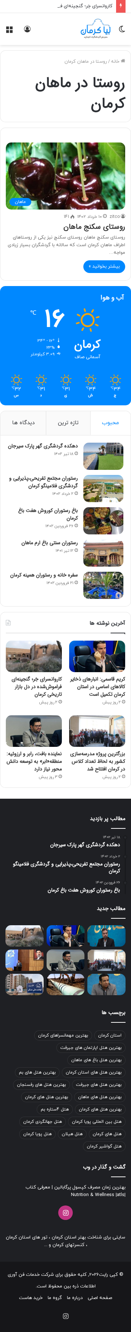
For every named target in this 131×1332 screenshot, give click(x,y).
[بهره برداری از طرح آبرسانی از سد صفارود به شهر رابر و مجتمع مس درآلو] (66, 984)
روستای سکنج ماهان (94, 226)
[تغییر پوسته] (122, 32)
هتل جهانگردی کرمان (42, 1122)
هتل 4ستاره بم (55, 1109)
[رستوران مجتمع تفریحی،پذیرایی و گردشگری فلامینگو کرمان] (103, 488)
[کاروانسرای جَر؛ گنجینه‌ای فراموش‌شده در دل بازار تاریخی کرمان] (34, 656)
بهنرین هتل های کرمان (100, 1109)
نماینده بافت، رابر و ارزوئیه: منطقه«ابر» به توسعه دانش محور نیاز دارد (34, 761)
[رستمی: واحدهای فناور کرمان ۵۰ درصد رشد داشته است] (106, 936)
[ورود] (27, 32)
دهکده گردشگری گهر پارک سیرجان (43, 446)
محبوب (110, 423)
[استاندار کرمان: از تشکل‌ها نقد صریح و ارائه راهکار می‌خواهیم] (24, 960)
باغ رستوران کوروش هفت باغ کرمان (48, 514)
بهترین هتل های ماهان (100, 1097)
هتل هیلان (72, 1134)
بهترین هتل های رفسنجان (41, 1085)
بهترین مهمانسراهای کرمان (63, 1035)
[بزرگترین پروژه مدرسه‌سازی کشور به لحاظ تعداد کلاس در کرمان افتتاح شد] (97, 731)
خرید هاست (31, 1298)
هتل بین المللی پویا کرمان (97, 1122)
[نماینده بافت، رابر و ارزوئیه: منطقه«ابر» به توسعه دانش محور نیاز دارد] (34, 731)
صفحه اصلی (100, 1298)
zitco (115, 217)
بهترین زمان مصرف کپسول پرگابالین (89, 1187)
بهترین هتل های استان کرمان (94, 1072)
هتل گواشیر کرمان (104, 1146)
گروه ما (55, 1298)
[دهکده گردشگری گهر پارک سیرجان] (103, 456)
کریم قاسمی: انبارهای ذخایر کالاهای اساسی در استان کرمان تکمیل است (97, 686)
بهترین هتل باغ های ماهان (96, 1060)
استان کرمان (110, 1035)
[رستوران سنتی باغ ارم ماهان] (103, 553)
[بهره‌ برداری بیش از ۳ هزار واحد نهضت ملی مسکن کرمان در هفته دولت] (24, 984)
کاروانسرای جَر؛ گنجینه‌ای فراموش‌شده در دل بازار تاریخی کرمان (37, 686)
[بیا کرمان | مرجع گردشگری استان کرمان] (95, 29)
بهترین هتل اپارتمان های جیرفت (91, 1048)
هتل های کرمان (107, 1134)
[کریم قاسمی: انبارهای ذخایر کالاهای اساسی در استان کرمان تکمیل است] (97, 656)
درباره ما (75, 1298)
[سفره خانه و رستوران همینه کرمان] (103, 585)
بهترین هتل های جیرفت (99, 1085)
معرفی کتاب (37, 1187)
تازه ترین (68, 423)
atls (120, 1195)
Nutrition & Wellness (92, 1195)
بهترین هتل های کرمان (46, 1097)
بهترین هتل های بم (37, 1072)
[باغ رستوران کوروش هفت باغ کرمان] (103, 520)
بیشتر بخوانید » (104, 266)
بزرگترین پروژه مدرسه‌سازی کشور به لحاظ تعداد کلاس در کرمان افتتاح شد (97, 761)
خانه (116, 61)
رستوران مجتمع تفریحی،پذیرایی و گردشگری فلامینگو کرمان (43, 482)
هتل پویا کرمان (37, 1134)
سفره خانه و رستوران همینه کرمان (44, 575)
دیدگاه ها (23, 423)
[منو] (9, 32)
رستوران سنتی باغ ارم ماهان (49, 543)
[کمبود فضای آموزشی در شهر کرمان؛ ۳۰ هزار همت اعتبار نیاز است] (106, 984)
